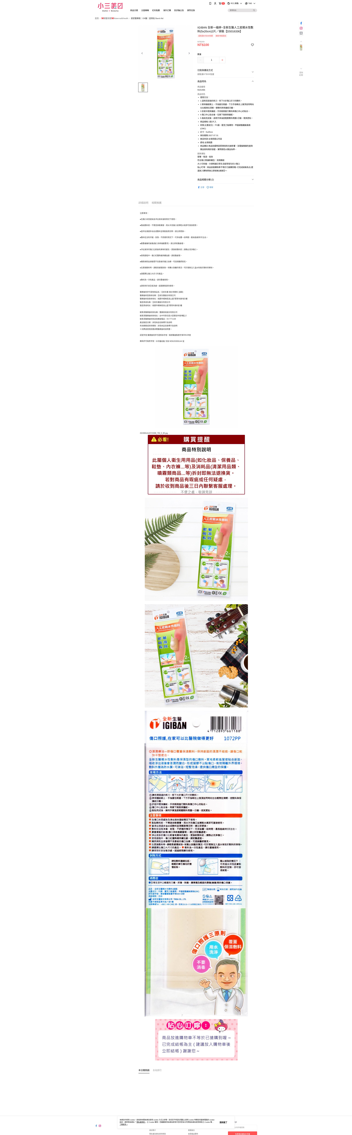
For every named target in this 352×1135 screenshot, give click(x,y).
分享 (202, 187)
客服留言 (191, 1130)
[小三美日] (110, 7)
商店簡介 (152, 1130)
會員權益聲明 (193, 1134)
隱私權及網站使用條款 (157, 1134)
